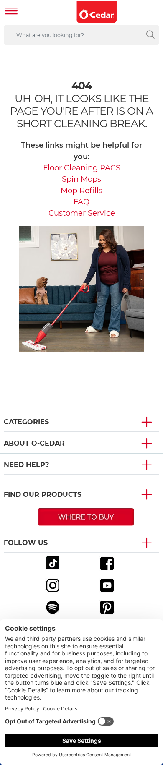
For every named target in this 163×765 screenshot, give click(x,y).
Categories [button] (26, 422)
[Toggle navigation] (11, 12)
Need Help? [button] (26, 465)
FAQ (81, 201)
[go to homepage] (97, 12)
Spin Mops (81, 179)
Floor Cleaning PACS (81, 167)
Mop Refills (81, 190)
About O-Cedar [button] (34, 443)
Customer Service (81, 213)
